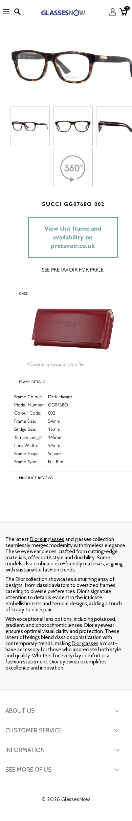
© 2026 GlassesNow (66, 799)
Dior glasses (85, 643)
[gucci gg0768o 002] (30, 126)
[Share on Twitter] (65, 509)
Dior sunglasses (47, 539)
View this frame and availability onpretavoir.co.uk (73, 237)
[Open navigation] (6, 12)
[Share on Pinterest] (109, 509)
